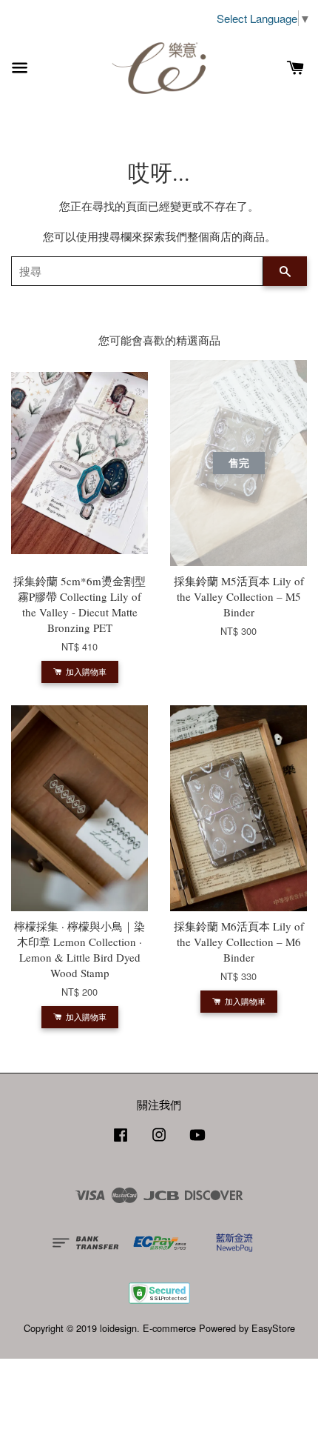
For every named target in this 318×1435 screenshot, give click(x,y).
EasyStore (273, 1328)
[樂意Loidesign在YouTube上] (197, 1141)
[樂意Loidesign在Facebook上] (120, 1141)
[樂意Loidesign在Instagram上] (159, 1141)
